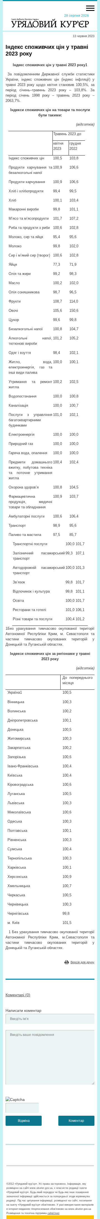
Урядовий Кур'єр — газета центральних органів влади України (50, 20)
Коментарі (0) (18, 995)
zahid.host (53, 1213)
